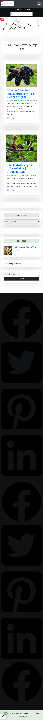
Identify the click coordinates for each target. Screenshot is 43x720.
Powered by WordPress (13, 714)
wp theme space (21, 716)
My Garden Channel (31, 100)
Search (21, 278)
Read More (11, 118)
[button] (21, 318)
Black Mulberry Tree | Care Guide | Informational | (21, 168)
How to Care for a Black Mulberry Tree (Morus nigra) (21, 93)
